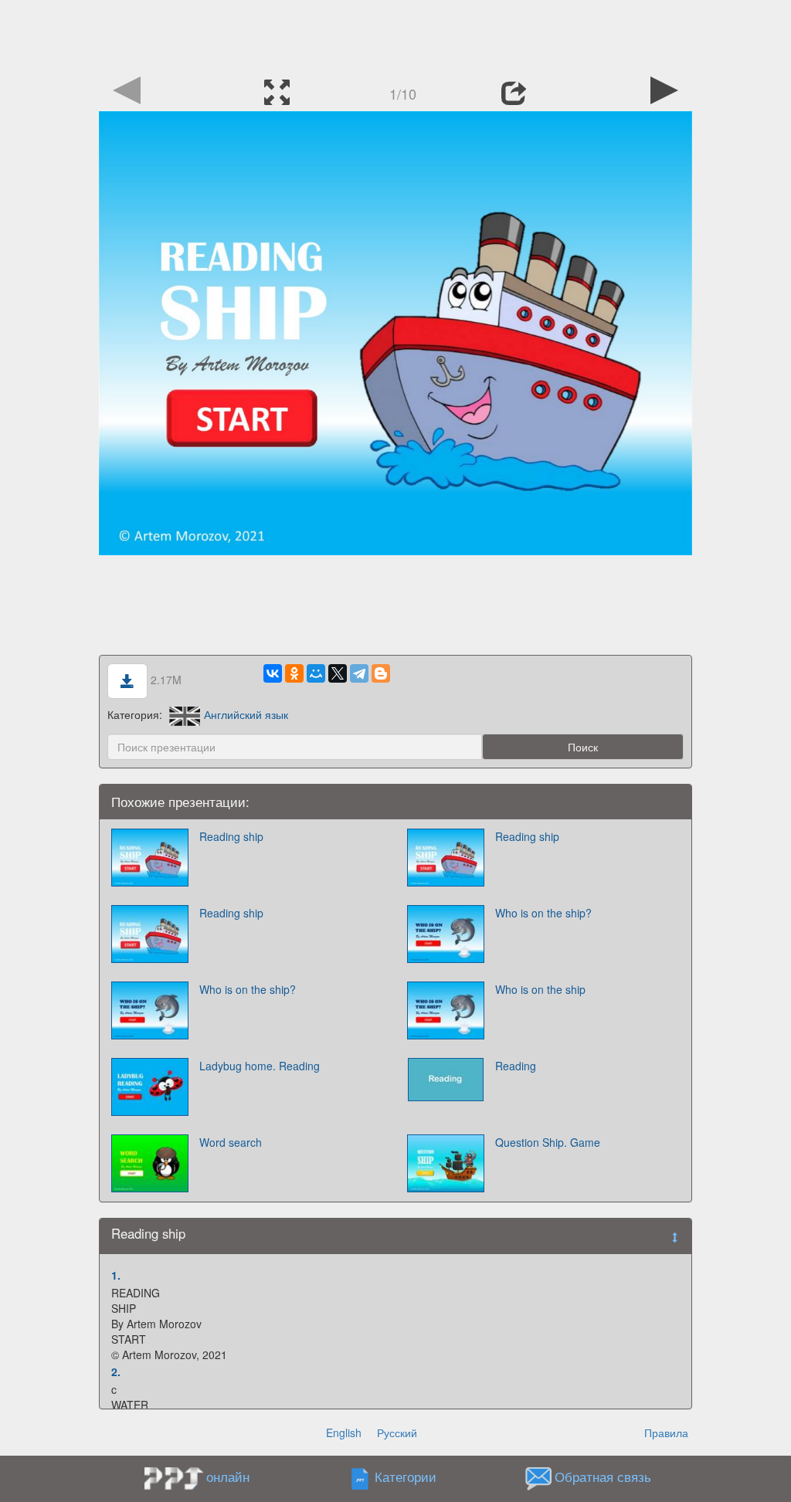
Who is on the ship (540, 989)
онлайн (228, 1476)
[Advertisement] (395, 35)
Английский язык (246, 714)
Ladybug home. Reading (259, 1065)
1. (116, 1275)
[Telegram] (359, 673)
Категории (405, 1476)
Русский (397, 1432)
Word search (230, 1142)
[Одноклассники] (294, 673)
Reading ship (231, 836)
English (344, 1432)
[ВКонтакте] (272, 673)
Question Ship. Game (547, 1142)
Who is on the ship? (543, 913)
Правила (666, 1432)
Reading (515, 1065)
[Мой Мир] (316, 673)
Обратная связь (603, 1476)
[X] (337, 673)
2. (116, 1371)
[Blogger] (381, 673)
